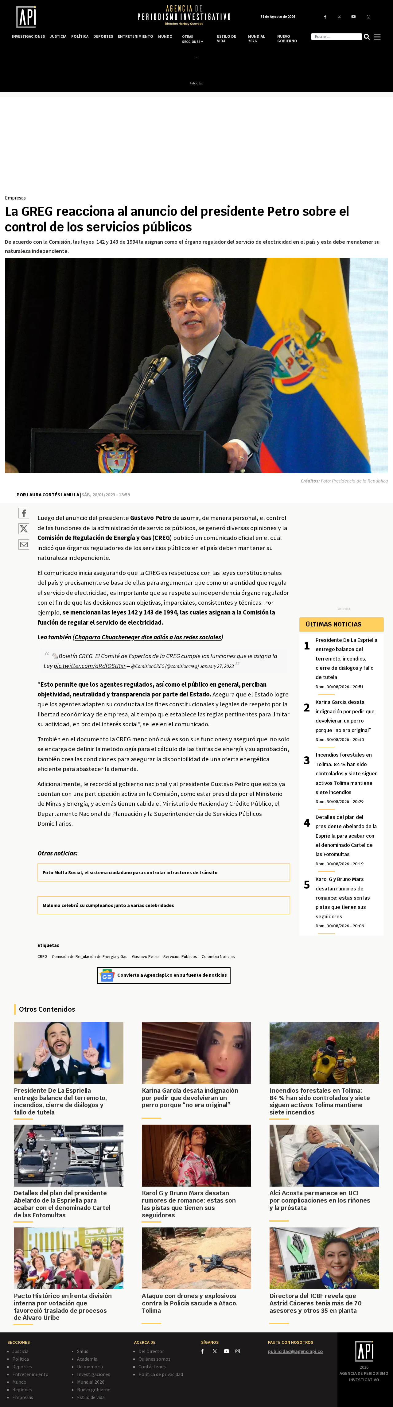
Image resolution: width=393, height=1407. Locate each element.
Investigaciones (93, 1374)
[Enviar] (23, 545)
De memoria (90, 1366)
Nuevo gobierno (94, 1389)
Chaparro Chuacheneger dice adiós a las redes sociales (148, 637)
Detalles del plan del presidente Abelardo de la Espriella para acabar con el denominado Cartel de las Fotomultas (346, 840)
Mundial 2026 (90, 1382)
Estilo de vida (91, 1397)
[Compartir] (23, 514)
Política (20, 1359)
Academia (87, 1359)
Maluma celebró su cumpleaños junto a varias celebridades (108, 905)
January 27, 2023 (217, 666)
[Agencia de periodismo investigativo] (69, 17)
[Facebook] (207, 1351)
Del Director (151, 1351)
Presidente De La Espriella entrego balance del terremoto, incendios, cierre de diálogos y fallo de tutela (346, 663)
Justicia (20, 1351)
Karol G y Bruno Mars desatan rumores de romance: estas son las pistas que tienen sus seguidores (343, 902)
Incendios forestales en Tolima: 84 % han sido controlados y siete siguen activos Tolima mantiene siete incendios (347, 778)
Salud (82, 1351)
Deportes (22, 1366)
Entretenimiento (30, 1374)
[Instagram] (240, 1351)
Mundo (19, 1382)
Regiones (22, 1389)
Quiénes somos (154, 1359)
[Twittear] (23, 532)
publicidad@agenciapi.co (295, 1351)
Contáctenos (152, 1366)
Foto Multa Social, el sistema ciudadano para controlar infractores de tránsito (130, 872)
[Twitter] (218, 1351)
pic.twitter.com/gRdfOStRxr (90, 666)
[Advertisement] (196, 148)
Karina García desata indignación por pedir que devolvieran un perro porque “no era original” (345, 720)
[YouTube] (229, 1351)
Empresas (15, 198)
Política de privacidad (160, 1374)
